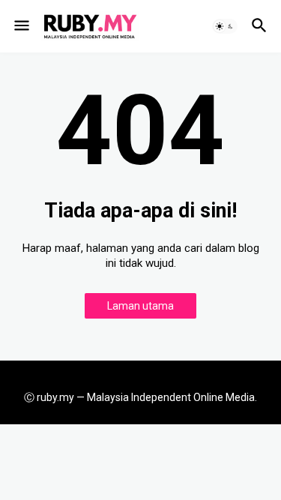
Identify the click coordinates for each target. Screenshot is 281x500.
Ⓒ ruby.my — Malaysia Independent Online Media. (140, 397)
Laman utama (140, 306)
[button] (20, 26)
